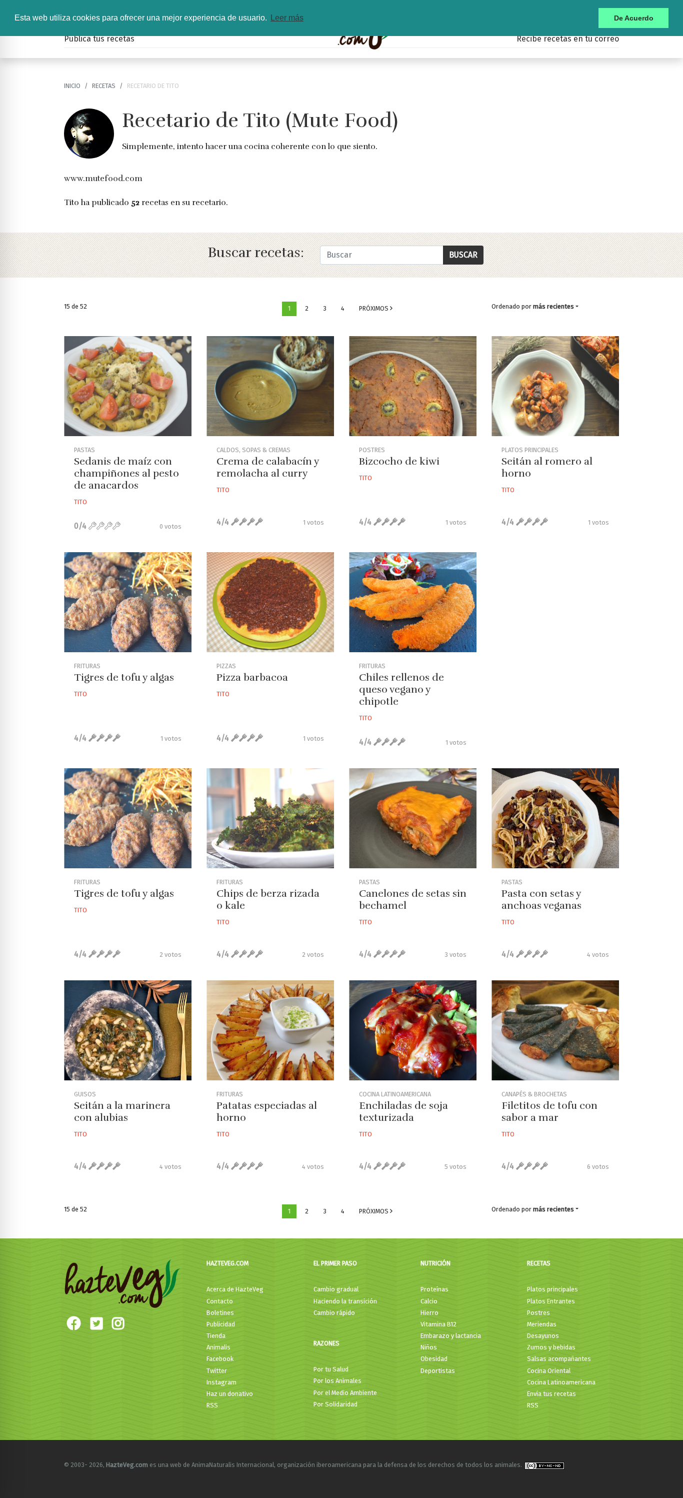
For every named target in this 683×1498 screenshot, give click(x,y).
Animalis (218, 1347)
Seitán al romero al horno (547, 467)
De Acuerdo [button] (634, 18)
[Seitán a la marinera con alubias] (128, 1030)
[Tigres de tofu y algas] (128, 602)
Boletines (220, 1312)
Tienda (216, 1335)
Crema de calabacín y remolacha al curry (267, 467)
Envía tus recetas (551, 1393)
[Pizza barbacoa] (270, 602)
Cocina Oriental (548, 1370)
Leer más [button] (287, 18)
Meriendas (541, 1324)
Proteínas (434, 1289)
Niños (428, 1347)
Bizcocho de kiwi (399, 461)
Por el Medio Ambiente (345, 1392)
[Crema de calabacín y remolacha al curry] (270, 386)
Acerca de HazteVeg (235, 1289)
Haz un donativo (229, 1393)
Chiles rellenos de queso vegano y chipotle (401, 689)
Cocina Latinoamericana (561, 1382)
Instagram (221, 1382)
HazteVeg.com (227, 1263)
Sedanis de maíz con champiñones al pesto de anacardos (126, 473)
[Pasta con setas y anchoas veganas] (555, 818)
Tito (80, 502)
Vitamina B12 (438, 1324)
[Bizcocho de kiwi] (412, 386)
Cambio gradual (336, 1289)
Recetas (538, 1263)
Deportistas (437, 1370)
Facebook (220, 1358)
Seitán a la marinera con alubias (122, 1111)
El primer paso (335, 1263)
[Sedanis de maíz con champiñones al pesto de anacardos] (128, 386)
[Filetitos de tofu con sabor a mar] (555, 1030)
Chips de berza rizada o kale (268, 899)
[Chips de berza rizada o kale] (270, 818)
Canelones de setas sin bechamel (412, 899)
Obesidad (434, 1358)
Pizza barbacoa (252, 677)
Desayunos (543, 1335)
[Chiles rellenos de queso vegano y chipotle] (412, 602)
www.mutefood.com (103, 179)
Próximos (374, 308)
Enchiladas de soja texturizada (403, 1111)
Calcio (429, 1301)
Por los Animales (338, 1380)
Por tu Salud (331, 1369)
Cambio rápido (334, 1312)
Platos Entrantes (551, 1301)
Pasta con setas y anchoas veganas (542, 899)
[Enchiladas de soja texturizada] (412, 1030)
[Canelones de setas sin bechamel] (412, 818)
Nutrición (435, 1263)
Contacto (219, 1301)
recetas (104, 86)
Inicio (72, 86)
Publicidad (220, 1324)
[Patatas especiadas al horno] (270, 1030)
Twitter (216, 1370)
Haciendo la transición (345, 1301)
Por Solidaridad (336, 1404)
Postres (538, 1312)
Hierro (429, 1312)
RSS (212, 1405)
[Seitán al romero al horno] (555, 386)
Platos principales (552, 1289)
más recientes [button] (553, 306)
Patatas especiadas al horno (266, 1111)
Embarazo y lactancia (450, 1335)
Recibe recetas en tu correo (567, 39)
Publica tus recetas (99, 39)
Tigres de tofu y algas (124, 677)
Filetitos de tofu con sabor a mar (550, 1111)
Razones (327, 1343)
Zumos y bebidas (551, 1347)
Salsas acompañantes (559, 1358)
